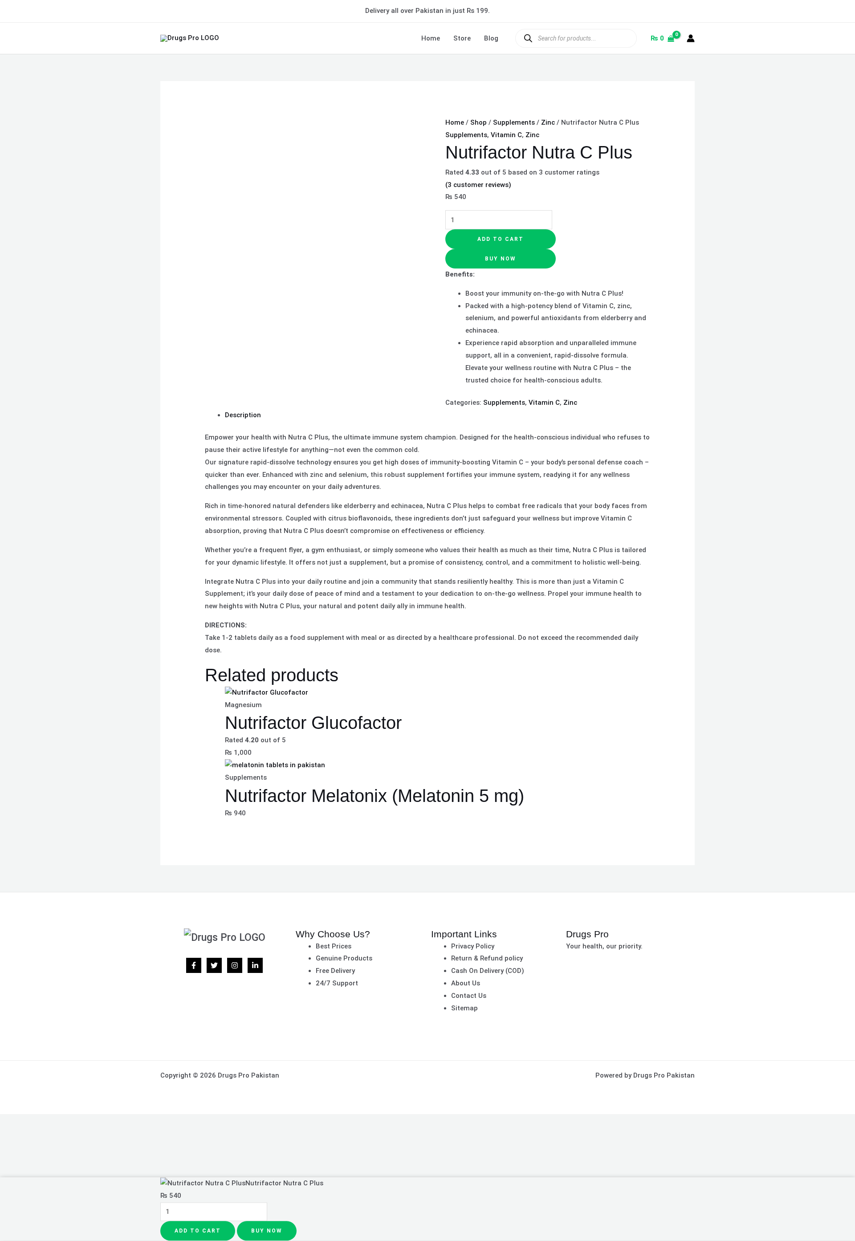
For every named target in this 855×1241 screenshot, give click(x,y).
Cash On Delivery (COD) (487, 971)
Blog (491, 38)
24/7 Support (337, 983)
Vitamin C (506, 135)
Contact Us (468, 996)
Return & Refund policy (487, 958)
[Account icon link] (691, 38)
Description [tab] (243, 415)
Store (462, 38)
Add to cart (500, 239)
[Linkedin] (255, 965)
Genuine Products (344, 958)
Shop (478, 122)
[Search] (528, 38)
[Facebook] (193, 965)
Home (430, 38)
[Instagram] (234, 965)
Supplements (514, 122)
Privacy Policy (472, 946)
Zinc (548, 122)
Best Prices (333, 946)
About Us (465, 983)
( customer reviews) (478, 185)
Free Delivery (335, 971)
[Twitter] (214, 965)
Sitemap (464, 1008)
